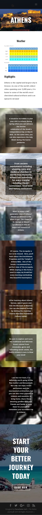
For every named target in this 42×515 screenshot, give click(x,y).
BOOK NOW (21, 487)
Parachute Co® (21, 509)
